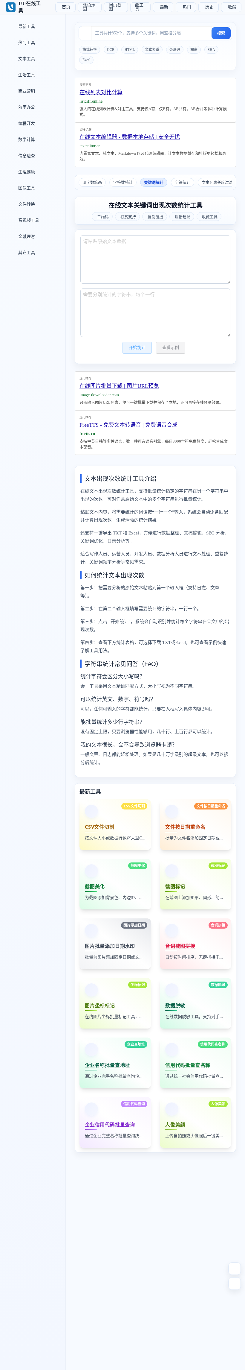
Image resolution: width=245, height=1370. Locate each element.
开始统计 (137, 347)
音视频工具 (28, 220)
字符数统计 (123, 182)
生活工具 (26, 75)
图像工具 (26, 188)
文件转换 (26, 204)
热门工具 (26, 42)
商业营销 (26, 91)
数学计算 (26, 139)
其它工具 (26, 252)
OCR (110, 50)
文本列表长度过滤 (217, 182)
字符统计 (182, 182)
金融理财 (26, 236)
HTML (130, 50)
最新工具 (26, 26)
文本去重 (152, 50)
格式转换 (89, 50)
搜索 (221, 33)
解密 (193, 50)
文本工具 (26, 59)
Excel (86, 60)
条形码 (174, 50)
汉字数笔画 (92, 182)
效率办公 (26, 107)
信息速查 (26, 156)
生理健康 (26, 172)
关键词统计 (153, 182)
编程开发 (26, 123)
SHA (211, 50)
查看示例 (170, 347)
